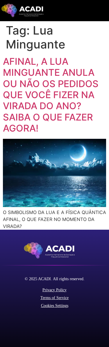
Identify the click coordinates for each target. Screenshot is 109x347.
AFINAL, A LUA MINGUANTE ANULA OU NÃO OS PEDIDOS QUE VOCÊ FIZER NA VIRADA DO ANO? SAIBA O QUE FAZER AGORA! (51, 95)
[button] (104, 10)
